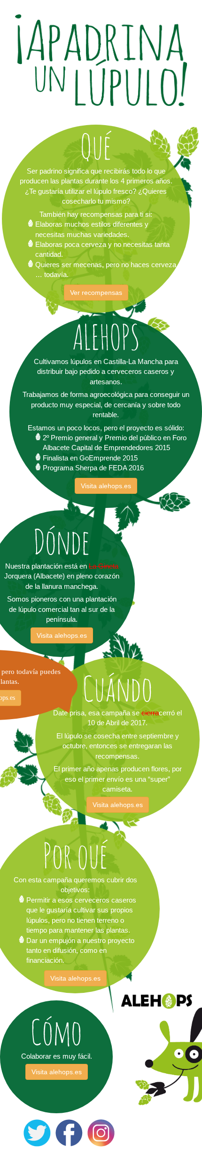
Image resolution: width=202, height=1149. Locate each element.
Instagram (101, 1124)
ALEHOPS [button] (156, 1001)
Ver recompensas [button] (96, 292)
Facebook (69, 1124)
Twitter (33, 1124)
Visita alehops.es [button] (106, 486)
